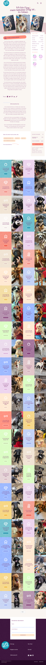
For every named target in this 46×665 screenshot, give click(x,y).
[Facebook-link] (28, 655)
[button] (40, 3)
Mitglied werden (14, 649)
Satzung (12, 644)
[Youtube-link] (30, 655)
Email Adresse (14, 629)
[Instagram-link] (33, 655)
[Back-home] (5, 630)
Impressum (36, 661)
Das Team (30, 644)
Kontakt (30, 649)
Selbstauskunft (13, 655)
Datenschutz (41, 661)
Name (13, 623)
